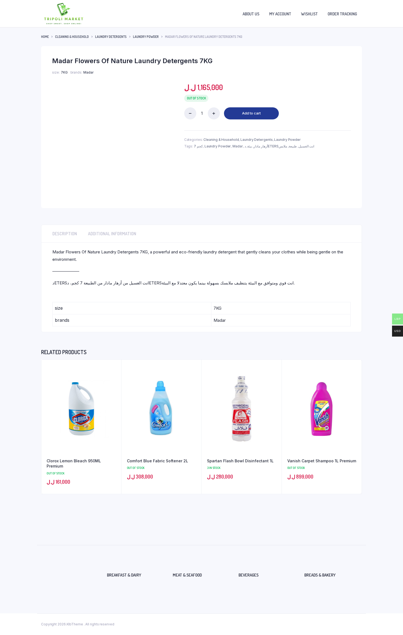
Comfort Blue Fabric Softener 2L (157, 460)
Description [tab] (64, 233)
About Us (251, 13)
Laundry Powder (146, 37)
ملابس (283, 146)
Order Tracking (342, 13)
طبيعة (293, 146)
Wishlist (309, 13)
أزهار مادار (261, 146)
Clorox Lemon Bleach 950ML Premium (74, 463)
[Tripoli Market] (63, 13)
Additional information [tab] (112, 233)
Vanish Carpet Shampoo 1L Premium (321, 460)
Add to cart (251, 113)
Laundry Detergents (111, 37)
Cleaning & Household (72, 37)
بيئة (249, 146)
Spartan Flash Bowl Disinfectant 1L (240, 460)
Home (45, 37)
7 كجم (198, 146)
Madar (237, 146)
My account (280, 13)
